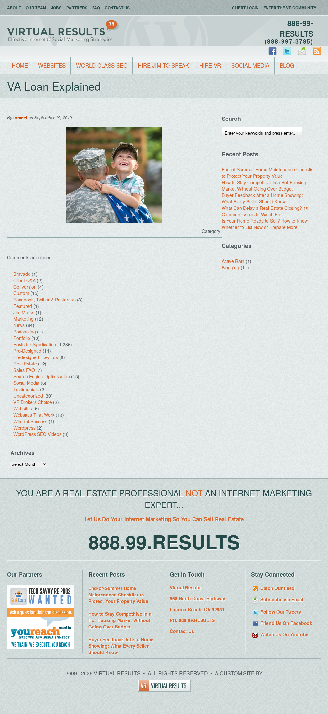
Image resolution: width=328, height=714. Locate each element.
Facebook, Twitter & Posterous (44, 299)
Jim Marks (23, 312)
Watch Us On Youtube (283, 634)
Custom (21, 293)
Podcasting (24, 331)
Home (20, 65)
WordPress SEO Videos (37, 434)
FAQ (96, 8)
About (14, 8)
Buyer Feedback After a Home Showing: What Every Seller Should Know (262, 198)
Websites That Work (33, 415)
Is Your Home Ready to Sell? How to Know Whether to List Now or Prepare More (265, 223)
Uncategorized (28, 395)
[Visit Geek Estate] (40, 615)
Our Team (36, 8)
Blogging (230, 267)
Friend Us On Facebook (285, 623)
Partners (76, 8)
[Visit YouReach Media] (40, 647)
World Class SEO (101, 65)
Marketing (23, 319)
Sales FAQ (24, 370)
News (19, 325)
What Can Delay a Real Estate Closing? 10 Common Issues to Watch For (265, 211)
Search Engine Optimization (41, 376)
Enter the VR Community (289, 8)
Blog (287, 65)
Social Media (250, 65)
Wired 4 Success (30, 421)
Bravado (21, 274)
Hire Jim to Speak (163, 65)
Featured (22, 306)
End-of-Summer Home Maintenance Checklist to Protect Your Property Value (268, 172)
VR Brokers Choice (32, 402)
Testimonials (26, 389)
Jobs (56, 8)
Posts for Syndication (34, 344)
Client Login (245, 8)
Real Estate (25, 363)
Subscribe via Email (281, 599)
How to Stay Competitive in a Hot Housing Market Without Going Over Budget (264, 185)
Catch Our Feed (277, 588)
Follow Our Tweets (280, 612)
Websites (52, 65)
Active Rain (233, 261)
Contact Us (117, 8)
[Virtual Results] (164, 689)
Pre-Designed (27, 351)
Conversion (25, 286)
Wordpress (24, 427)
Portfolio (21, 338)
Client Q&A (24, 280)
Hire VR (210, 65)
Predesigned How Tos (35, 357)
